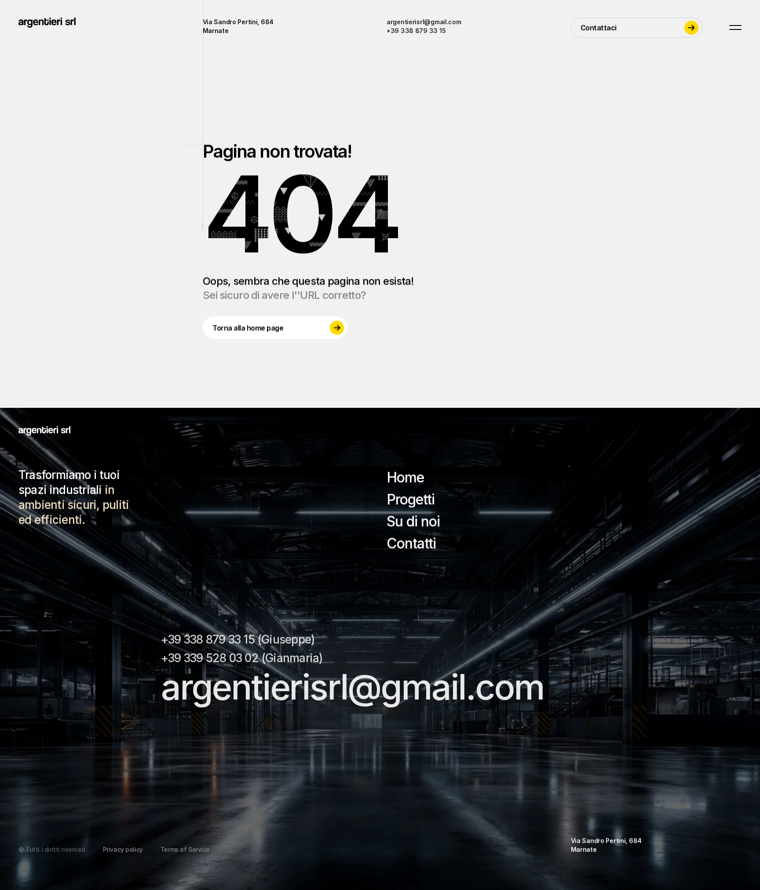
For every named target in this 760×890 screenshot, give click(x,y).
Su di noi (413, 521)
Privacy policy (123, 849)
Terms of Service (185, 849)
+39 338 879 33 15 (416, 30)
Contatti (411, 543)
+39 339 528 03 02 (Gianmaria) (241, 658)
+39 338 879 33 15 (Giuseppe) (237, 639)
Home (405, 477)
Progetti (411, 499)
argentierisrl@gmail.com (424, 22)
